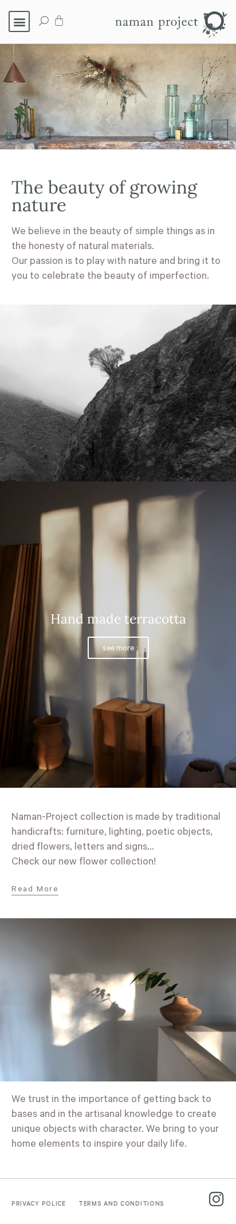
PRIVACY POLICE (38, 1204)
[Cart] (59, 20)
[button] (19, 21)
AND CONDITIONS (121, 1204)
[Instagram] (216, 1199)
